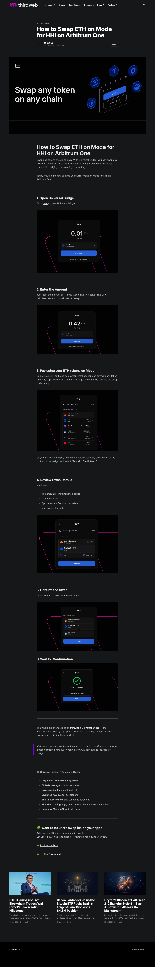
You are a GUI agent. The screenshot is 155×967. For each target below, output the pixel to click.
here (45, 203)
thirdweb (12, 949)
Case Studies (74, 5)
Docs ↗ (100, 5)
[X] (77, 948)
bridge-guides (43, 23)
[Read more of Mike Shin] (40, 44)
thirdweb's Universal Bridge (84, 727)
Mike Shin (49, 43)
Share (114, 44)
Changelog (89, 5)
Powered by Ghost (139, 949)
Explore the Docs (49, 845)
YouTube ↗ (112, 5)
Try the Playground (50, 854)
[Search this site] (144, 5)
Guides (62, 5)
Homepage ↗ (50, 5)
